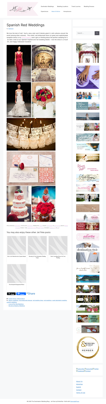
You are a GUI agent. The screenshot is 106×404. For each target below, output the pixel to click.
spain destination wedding (59, 300)
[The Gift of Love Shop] (87, 299)
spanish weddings (12, 302)
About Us (79, 381)
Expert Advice (12, 298)
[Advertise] (87, 237)
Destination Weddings (47, 6)
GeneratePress (74, 401)
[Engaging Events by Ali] (87, 309)
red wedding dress (38, 300)
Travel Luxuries (75, 6)
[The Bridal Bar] (87, 218)
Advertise (79, 384)
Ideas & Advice (56, 11)
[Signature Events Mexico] (87, 137)
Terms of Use (80, 393)
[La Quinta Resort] (87, 230)
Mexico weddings (13, 300)
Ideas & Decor (21, 298)
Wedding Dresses (89, 6)
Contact (78, 390)
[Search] (97, 33)
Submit (78, 387)
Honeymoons (67, 11)
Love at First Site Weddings (16, 304)
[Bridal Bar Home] (87, 269)
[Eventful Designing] (87, 289)
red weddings (48, 300)
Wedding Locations (62, 6)
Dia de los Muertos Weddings (17, 305)
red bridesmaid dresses (25, 300)
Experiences (44, 11)
